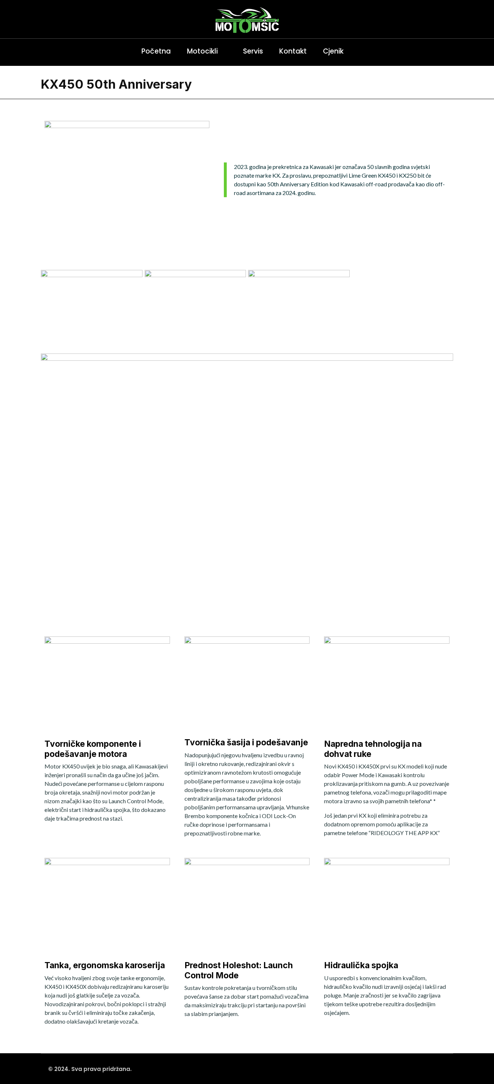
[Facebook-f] (64, 51)
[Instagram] (48, 51)
